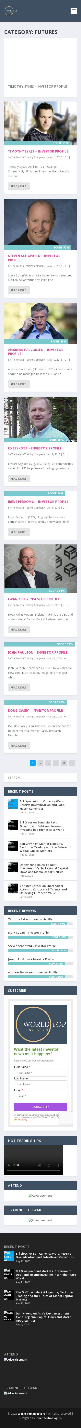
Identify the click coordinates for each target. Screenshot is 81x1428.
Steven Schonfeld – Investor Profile (34, 258)
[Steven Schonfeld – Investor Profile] (40, 224)
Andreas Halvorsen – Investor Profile (36, 352)
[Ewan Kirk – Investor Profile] (40, 568)
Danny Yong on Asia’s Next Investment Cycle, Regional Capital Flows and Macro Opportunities (44, 868)
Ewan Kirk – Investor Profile (34, 599)
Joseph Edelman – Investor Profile (31, 959)
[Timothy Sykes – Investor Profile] (40, 123)
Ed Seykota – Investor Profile (35, 448)
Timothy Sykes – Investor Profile (37, 86)
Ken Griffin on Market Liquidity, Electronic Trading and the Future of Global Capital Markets (45, 847)
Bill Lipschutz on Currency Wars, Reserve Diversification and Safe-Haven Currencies (42, 804)
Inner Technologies (49, 1418)
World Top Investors (31, 1413)
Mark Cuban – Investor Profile (28, 932)
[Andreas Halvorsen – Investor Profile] (40, 323)
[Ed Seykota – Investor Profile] (40, 419)
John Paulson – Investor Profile (38, 652)
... (56, 763)
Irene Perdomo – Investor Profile (38, 502)
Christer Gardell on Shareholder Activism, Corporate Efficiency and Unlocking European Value (43, 889)
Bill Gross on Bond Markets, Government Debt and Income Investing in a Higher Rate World (42, 826)
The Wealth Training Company (28, 157)
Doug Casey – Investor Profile (35, 710)
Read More (18, 186)
